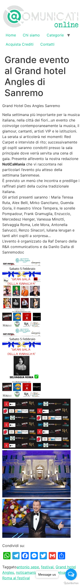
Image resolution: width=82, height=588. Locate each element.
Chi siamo (31, 35)
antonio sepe (28, 567)
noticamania (26, 572)
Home (11, 35)
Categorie (55, 35)
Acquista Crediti (19, 44)
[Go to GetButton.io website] (71, 583)
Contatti (47, 44)
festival (47, 567)
